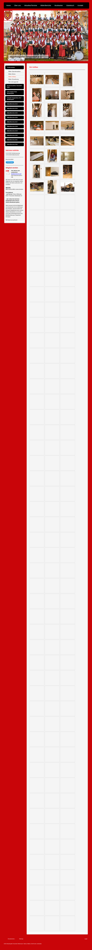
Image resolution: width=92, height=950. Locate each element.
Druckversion (11, 939)
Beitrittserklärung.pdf (16, 174)
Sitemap (21, 939)
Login (86, 939)
